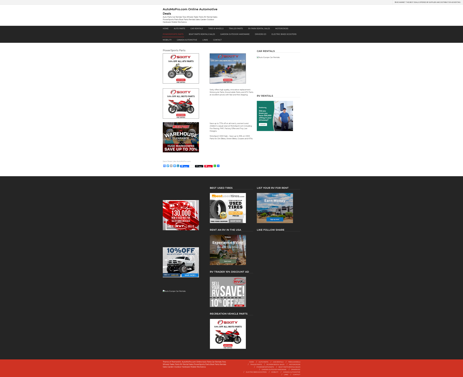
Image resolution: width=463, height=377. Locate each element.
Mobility (167, 40)
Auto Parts (179, 28)
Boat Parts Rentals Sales (202, 34)
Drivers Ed (260, 34)
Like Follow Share (270, 229)
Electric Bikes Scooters (284, 34)
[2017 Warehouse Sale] (184, 137)
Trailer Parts (236, 28)
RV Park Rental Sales (259, 28)
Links (205, 40)
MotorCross (281, 28)
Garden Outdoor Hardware (235, 34)
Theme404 (176, 362)
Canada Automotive (187, 40)
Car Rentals (196, 28)
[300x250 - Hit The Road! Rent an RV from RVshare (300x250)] (231, 250)
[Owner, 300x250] (278, 116)
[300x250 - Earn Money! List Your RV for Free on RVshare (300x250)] (278, 208)
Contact (217, 40)
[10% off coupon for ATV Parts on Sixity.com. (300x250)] (184, 68)
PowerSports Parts (173, 34)
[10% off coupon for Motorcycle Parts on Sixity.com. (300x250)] (231, 334)
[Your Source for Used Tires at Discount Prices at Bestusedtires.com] (231, 208)
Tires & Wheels (216, 28)
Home (166, 28)
